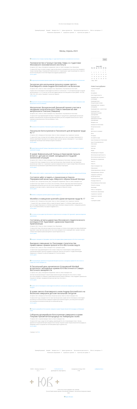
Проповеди (93, 187)
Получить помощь (95, 185)
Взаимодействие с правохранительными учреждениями (96, 113)
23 (105, 76)
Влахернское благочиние (45, 135)
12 (96, 74)
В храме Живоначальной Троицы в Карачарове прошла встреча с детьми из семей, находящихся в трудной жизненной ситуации (55, 156)
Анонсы (93, 90)
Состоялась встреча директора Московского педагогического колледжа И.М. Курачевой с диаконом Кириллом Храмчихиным (57, 222)
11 (94, 74)
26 (96, 78)
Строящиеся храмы (60, 247)
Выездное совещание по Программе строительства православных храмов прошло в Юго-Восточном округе (55, 244)
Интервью (93, 135)
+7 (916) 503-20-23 (58, 369)
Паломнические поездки (97, 178)
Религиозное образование (53, 32)
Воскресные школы (43, 181)
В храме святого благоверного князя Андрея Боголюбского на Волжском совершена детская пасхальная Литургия (57, 292)
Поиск (104, 59)
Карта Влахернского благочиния (99, 140)
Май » (96, 80)
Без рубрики (94, 93)
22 (103, 76)
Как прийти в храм (95, 137)
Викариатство (55, 30)
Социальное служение (68, 32)
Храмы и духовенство (67, 30)
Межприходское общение (97, 152)
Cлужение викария (43, 319)
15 (103, 74)
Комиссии (93, 146)
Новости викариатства (66, 67)
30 (105, 78)
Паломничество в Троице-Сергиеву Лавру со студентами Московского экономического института (55, 64)
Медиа (92, 150)
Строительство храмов (82, 32)
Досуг (40, 67)
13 (98, 74)
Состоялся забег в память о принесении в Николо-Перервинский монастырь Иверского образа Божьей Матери (57, 178)
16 (105, 74)
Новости (58, 67)
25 (94, 78)
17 (91, 76)
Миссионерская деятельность (81, 30)
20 (98, 76)
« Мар (92, 80)
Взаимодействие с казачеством (99, 109)
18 (94, 76)
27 (98, 78)
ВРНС (92, 129)
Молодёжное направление (48, 67)
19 (96, 76)
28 (101, 78)
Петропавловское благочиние (70, 88)
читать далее (33, 74)
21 (101, 76)
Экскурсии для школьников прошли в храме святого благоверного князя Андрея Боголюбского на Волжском (55, 85)
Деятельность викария (96, 131)
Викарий (48, 30)
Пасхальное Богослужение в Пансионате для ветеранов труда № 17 (58, 131)
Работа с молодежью (95, 30)
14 (101, 74)
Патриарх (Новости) (96, 180)
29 (103, 78)
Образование (75, 67)
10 (91, 74)
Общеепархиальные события (98, 170)
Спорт (92, 198)
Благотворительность (96, 95)
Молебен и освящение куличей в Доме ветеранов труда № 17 (57, 198)
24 (91, 78)
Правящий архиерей (40, 30)
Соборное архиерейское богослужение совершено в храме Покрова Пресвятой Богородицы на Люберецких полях (56, 315)
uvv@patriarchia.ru (99, 369)
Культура (93, 148)
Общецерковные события (97, 172)
